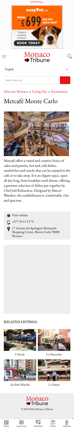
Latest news (22, 426)
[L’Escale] (20, 340)
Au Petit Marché (20, 384)
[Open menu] (4, 54)
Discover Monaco (16, 91)
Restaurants (59, 91)
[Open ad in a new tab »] (37, 26)
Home (6, 426)
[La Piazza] (54, 370)
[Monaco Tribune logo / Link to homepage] (37, 56)
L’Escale (20, 354)
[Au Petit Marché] (20, 370)
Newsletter (38, 426)
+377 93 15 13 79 (23, 221)
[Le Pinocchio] (54, 340)
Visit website (20, 215)
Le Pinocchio (54, 354)
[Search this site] (69, 56)
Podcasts (66, 426)
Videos (53, 426)
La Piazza (54, 384)
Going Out (39, 91)
